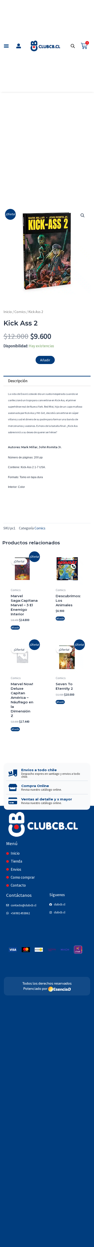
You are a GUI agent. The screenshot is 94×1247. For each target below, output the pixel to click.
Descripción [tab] (17, 380)
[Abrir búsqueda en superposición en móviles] (72, 46)
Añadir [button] (15, 627)
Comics (20, 312)
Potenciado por (35, 989)
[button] (6, 46)
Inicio (7, 312)
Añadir (45, 360)
